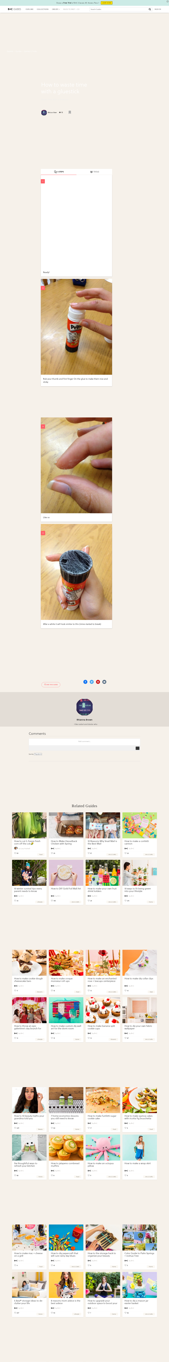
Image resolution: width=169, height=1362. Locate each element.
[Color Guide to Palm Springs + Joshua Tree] (139, 1237)
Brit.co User (52, 112)
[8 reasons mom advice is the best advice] (66, 1285)
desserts (39, 992)
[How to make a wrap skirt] (139, 1148)
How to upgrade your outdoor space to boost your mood (102, 1303)
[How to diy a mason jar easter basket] (139, 1285)
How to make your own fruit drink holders (102, 889)
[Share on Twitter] (92, 682)
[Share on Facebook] (85, 682)
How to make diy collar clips (139, 978)
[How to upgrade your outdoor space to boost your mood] (103, 1285)
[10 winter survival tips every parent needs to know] (29, 873)
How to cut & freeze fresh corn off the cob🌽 (27, 842)
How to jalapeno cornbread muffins (65, 1164)
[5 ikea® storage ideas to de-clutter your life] (29, 1285)
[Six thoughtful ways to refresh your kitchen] (29, 1148)
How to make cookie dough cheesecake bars (28, 979)
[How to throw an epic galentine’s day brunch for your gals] (29, 1010)
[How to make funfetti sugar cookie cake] (103, 1100)
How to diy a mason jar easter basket (136, 1302)
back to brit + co (71, 9)
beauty (40, 1129)
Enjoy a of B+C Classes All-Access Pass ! (78, 3)
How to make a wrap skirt (138, 1163)
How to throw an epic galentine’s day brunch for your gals (27, 1028)
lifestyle (39, 902)
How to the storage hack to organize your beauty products (102, 1256)
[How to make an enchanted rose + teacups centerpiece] (103, 963)
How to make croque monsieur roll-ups (62, 979)
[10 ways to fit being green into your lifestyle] (139, 873)
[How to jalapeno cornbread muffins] (66, 1148)
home (151, 902)
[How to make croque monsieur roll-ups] (66, 963)
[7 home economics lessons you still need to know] (66, 1100)
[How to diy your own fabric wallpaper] (139, 1010)
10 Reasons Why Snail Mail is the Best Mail (102, 842)
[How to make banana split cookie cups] (103, 1010)
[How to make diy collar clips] (139, 963)
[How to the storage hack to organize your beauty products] (103, 1237)
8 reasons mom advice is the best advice (65, 1302)
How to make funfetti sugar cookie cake (102, 1117)
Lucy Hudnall (25, 849)
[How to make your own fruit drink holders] (103, 873)
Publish (137, 748)
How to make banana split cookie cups (101, 1027)
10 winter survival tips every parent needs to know (28, 889)
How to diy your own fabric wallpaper (138, 1027)
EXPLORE (29, 9)
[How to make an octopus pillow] (103, 1148)
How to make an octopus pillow (101, 1164)
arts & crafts (112, 854)
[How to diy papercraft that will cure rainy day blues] (66, 1237)
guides (19, 51)
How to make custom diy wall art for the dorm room (66, 1027)
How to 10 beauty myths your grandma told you (29, 1117)
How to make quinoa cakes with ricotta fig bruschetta (139, 1117)
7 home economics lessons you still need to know (65, 1117)
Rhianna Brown (84, 719)
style (151, 992)
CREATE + (56, 9)
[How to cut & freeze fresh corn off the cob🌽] (29, 825)
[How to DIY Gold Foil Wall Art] (66, 873)
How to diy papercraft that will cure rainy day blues (64, 1254)
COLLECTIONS (43, 9)
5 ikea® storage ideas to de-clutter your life (28, 1302)
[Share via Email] (104, 682)
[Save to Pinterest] (98, 682)
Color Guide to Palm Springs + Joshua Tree (139, 1254)
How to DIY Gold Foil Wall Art (66, 888)
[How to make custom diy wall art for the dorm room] (66, 1010)
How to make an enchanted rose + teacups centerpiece (102, 979)
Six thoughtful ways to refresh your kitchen (25, 1164)
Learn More (106, 3)
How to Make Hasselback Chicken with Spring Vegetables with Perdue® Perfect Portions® (64, 845)
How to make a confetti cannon (137, 842)
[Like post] (70, 112)
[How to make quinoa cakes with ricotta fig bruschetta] (139, 1100)
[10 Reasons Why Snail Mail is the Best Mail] (103, 825)
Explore (10, 51)
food (40, 854)
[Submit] (150, 9)
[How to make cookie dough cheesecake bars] (29, 963)
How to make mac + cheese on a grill (28, 1254)
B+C (58, 849)
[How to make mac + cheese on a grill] (29, 1237)
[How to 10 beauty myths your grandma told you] (29, 1100)
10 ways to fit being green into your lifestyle (138, 889)
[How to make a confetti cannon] (139, 825)
